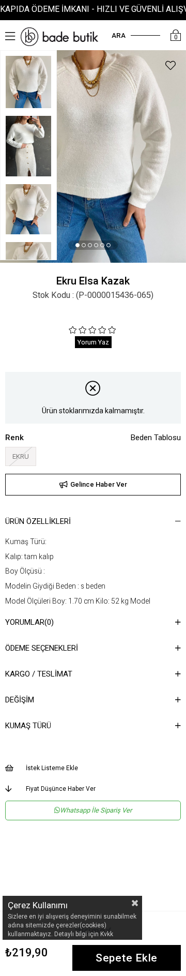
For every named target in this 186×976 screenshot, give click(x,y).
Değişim (19, 699)
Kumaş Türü (28, 725)
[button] (77, 245)
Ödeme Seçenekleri (41, 648)
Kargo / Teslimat (38, 674)
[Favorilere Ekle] (170, 67)
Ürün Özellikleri (38, 521)
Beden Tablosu (156, 437)
